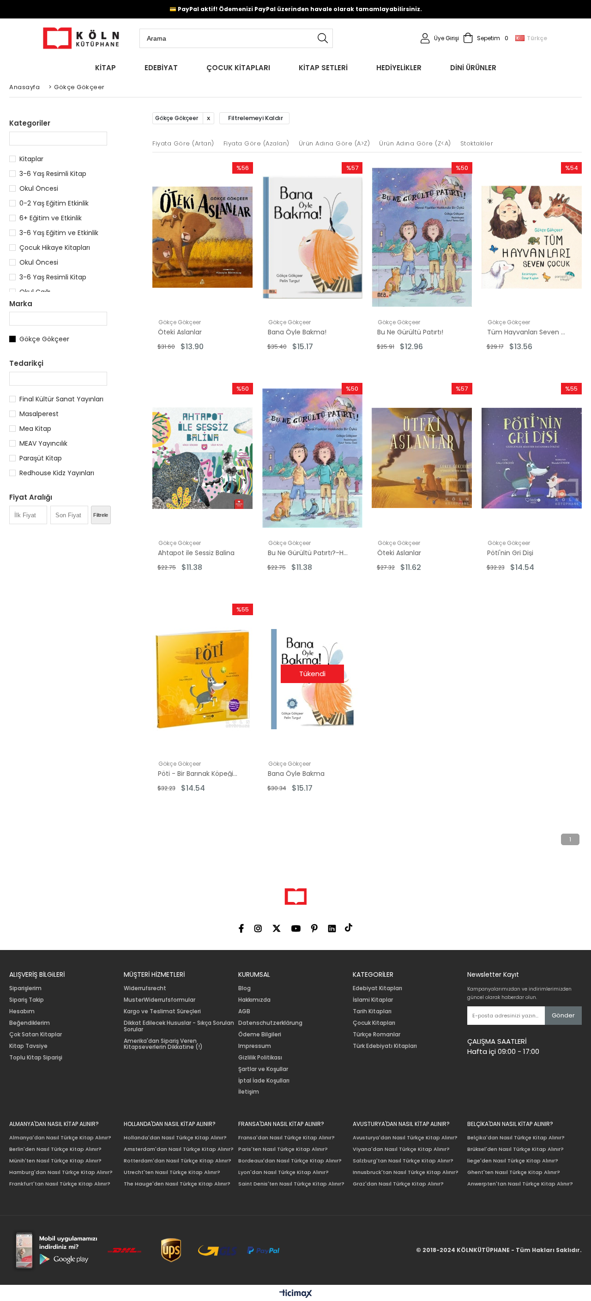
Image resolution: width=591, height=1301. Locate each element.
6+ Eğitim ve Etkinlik (50, 218)
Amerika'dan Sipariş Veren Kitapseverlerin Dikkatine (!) (163, 1044)
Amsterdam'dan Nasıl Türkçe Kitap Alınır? (179, 1149)
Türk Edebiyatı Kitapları (385, 1046)
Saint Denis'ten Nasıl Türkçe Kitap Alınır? (291, 1184)
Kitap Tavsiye (28, 1046)
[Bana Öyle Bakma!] (312, 237)
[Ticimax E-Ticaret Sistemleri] (295, 1294)
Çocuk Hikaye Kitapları (54, 247)
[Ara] (322, 38)
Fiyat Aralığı (30, 497)
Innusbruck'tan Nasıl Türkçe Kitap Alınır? (405, 1172)
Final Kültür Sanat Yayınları (61, 399)
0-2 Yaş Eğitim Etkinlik (54, 203)
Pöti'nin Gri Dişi (510, 553)
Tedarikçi (26, 363)
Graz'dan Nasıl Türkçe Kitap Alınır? (398, 1184)
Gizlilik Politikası (260, 1057)
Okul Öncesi (38, 188)
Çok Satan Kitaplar (35, 1034)
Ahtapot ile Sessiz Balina (196, 553)
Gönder (563, 1015)
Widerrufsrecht (145, 988)
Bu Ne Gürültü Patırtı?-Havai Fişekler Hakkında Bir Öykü (309, 553)
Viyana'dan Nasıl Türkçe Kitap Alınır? (401, 1149)
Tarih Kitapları (372, 1011)
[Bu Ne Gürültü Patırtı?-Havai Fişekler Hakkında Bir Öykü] (312, 458)
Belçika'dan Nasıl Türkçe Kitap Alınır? (516, 1138)
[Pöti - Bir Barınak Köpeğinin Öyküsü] (202, 679)
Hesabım (22, 1011)
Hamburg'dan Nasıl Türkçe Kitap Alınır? (61, 1172)
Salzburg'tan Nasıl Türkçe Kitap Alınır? (403, 1161)
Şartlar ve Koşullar (263, 1069)
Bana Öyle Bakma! (297, 332)
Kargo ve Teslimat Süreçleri (162, 1011)
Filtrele (100, 515)
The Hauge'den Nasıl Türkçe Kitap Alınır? (177, 1184)
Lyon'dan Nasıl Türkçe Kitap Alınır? (283, 1172)
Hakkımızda (254, 1000)
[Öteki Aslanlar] (202, 237)
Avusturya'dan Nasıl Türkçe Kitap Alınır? (405, 1138)
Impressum (254, 1046)
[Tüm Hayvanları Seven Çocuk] (532, 237)
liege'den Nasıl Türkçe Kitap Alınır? (512, 1161)
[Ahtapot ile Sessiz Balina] (202, 458)
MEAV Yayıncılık (43, 443)
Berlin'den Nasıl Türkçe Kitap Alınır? (55, 1149)
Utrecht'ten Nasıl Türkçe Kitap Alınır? (172, 1172)
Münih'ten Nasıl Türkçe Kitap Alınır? (55, 1161)
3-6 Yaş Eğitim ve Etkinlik (58, 233)
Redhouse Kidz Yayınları (56, 473)
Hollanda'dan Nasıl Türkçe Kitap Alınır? (175, 1138)
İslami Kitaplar (373, 1000)
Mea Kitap (35, 428)
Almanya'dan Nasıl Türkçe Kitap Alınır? (60, 1138)
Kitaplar (31, 159)
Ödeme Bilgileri (259, 1034)
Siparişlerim (25, 988)
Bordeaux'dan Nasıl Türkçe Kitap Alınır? (290, 1161)
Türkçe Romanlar (376, 1034)
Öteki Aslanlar (180, 332)
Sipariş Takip (26, 1000)
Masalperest (39, 414)
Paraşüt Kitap (40, 458)
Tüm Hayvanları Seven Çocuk (528, 332)
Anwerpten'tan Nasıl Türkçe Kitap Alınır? (520, 1184)
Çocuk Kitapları (374, 1023)
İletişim (248, 1092)
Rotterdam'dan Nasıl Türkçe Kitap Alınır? (177, 1161)
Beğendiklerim (29, 1023)
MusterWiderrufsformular (159, 1000)
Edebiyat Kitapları (377, 988)
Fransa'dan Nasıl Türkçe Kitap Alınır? (286, 1138)
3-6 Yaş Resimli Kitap (52, 173)
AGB (244, 1011)
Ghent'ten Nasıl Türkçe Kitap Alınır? (513, 1172)
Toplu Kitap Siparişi (35, 1057)
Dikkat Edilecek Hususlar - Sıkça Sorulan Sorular (179, 1026)
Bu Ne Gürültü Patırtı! (410, 332)
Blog (244, 988)
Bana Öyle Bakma (296, 773)
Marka (20, 304)
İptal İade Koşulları (263, 1080)
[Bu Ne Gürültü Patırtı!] (422, 237)
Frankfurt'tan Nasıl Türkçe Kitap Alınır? (59, 1184)
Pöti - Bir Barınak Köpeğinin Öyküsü (199, 773)
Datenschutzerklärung (270, 1023)
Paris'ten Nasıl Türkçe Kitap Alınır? (283, 1149)
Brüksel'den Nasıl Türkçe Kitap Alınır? (515, 1149)
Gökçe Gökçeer (44, 339)
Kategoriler (29, 123)
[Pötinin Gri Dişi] (532, 458)
